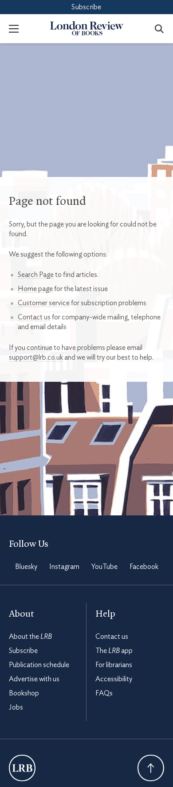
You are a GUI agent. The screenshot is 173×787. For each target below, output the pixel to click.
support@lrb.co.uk (36, 357)
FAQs (104, 693)
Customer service (44, 303)
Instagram (64, 566)
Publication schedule (39, 664)
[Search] (159, 28)
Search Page (36, 274)
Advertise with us (34, 679)
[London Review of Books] (22, 768)
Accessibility (113, 679)
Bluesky (26, 566)
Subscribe (86, 7)
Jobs (16, 707)
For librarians (113, 664)
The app (114, 650)
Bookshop (24, 693)
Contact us (34, 317)
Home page (35, 288)
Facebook (144, 566)
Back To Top (151, 768)
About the (30, 636)
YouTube (104, 566)
